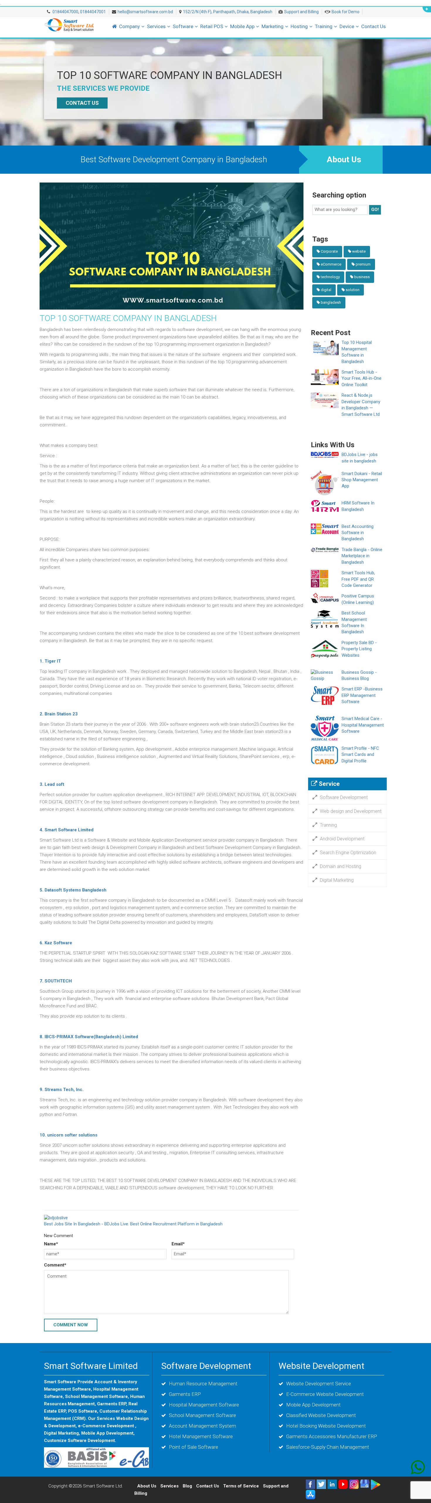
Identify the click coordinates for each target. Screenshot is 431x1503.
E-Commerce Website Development (325, 1394)
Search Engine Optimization (348, 852)
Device (347, 26)
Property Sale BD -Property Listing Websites (359, 649)
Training (323, 26)
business (362, 277)
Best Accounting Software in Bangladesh (358, 533)
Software (183, 26)
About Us (344, 159)
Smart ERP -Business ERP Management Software (362, 695)
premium (363, 264)
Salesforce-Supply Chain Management (327, 1447)
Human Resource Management (203, 1384)
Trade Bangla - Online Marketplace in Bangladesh (362, 556)
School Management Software (202, 1415)
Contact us (82, 103)
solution (352, 290)
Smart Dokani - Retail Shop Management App (362, 480)
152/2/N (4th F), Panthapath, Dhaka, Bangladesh (227, 11)
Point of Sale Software (193, 1447)
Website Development (321, 1366)
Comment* (55, 1265)
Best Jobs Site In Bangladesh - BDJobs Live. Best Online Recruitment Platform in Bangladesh (133, 1224)
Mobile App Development (313, 1405)
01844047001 (93, 11)
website (359, 251)
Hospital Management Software (204, 1405)
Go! (375, 209)
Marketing (273, 26)
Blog (188, 1486)
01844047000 (65, 11)
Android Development (342, 839)
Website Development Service (318, 1384)
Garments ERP (185, 1394)
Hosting (299, 26)
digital (326, 290)
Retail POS (211, 26)
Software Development (344, 797)
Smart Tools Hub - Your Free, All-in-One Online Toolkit (361, 378)
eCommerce (331, 264)
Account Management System (202, 1426)
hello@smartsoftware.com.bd (145, 11)
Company (129, 26)
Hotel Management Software (201, 1436)
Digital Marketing (337, 880)
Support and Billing (301, 11)
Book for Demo (345, 11)
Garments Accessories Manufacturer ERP (331, 1436)
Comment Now (70, 1325)
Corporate (329, 251)
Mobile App (242, 26)
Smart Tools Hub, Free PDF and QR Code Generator (358, 579)
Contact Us (373, 26)
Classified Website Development (321, 1415)
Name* (51, 1244)
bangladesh (331, 302)
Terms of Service (241, 1486)
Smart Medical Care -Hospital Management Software (363, 725)
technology (330, 277)
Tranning (328, 825)
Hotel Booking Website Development (326, 1426)
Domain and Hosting (340, 866)
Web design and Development (350, 811)
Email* (178, 1244)
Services (156, 26)
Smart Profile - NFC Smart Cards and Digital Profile (360, 755)
